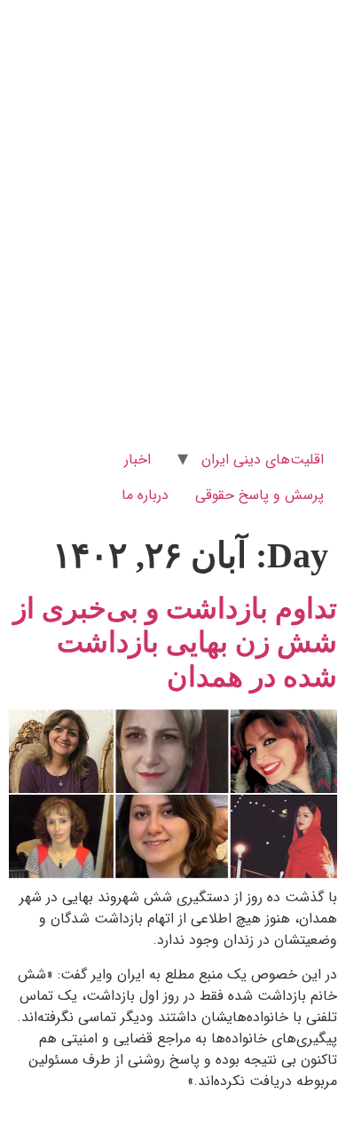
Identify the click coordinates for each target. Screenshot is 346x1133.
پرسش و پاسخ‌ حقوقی (259, 495)
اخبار (137, 459)
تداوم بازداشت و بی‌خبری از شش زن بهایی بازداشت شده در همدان (175, 642)
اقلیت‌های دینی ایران (262, 459)
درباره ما (145, 495)
